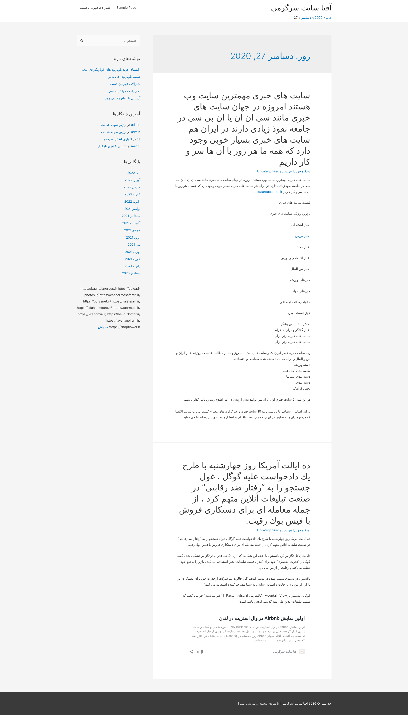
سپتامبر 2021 (131, 216)
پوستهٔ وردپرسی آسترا (253, 703)
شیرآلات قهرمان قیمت (95, 8)
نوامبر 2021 (132, 209)
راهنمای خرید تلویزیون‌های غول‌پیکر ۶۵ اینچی (110, 69)
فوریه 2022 (132, 194)
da (138, 139)
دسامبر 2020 (131, 273)
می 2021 (134, 244)
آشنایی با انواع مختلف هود (122, 98)
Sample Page (126, 8)
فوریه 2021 (132, 259)
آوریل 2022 (132, 180)
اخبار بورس (302, 236)
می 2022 (133, 173)
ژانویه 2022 (132, 201)
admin (135, 125)
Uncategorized (268, 171)
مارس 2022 (132, 187)
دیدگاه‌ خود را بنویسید (296, 171)
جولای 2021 (132, 230)
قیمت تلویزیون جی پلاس (124, 77)
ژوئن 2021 (133, 237)
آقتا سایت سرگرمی (301, 7)
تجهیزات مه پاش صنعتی (124, 91)
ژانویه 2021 (132, 266)
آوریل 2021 (132, 252)
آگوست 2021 (131, 223)
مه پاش (103, 327)
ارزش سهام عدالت (113, 125)
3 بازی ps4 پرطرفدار (117, 139)
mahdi (135, 146)
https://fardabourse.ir (266, 192)
